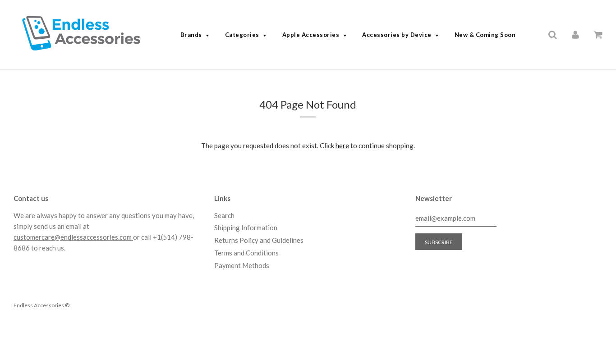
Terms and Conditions (246, 253)
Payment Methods (241, 265)
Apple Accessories (311, 34)
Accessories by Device (397, 34)
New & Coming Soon (485, 34)
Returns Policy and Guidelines (258, 240)
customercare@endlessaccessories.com (73, 237)
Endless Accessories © (41, 305)
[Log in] (575, 34)
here (342, 145)
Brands (191, 34)
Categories (242, 34)
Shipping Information (245, 227)
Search (224, 215)
